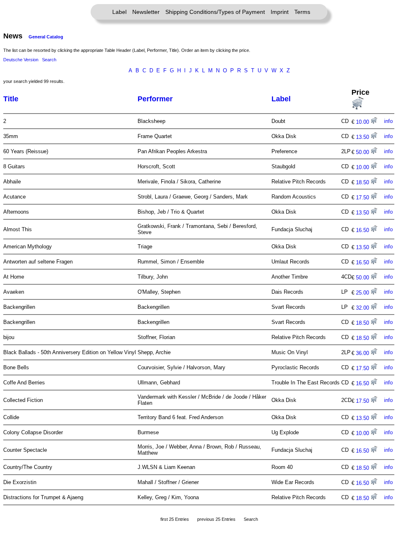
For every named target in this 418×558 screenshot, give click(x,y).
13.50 (363, 137)
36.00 (363, 353)
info (388, 121)
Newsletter (146, 12)
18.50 (363, 182)
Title (10, 99)
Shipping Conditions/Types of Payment (215, 12)
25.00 (363, 293)
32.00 (363, 308)
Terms (302, 12)
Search (49, 59)
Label (119, 12)
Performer (155, 99)
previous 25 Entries (216, 519)
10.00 (363, 122)
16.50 (363, 230)
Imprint (280, 12)
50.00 (363, 152)
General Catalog (46, 36)
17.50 (363, 197)
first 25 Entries (174, 519)
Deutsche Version (20, 59)
